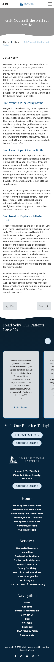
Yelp (38, 656)
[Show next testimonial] (48, 341)
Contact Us (6, 4)
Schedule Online (27, 443)
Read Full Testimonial (21, 398)
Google (21, 656)
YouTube (27, 656)
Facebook (15, 656)
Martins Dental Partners (15, 273)
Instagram (32, 656)
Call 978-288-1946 (27, 434)
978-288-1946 (31, 471)
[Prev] (10, 306)
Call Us (3, 4)
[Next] (44, 306)
